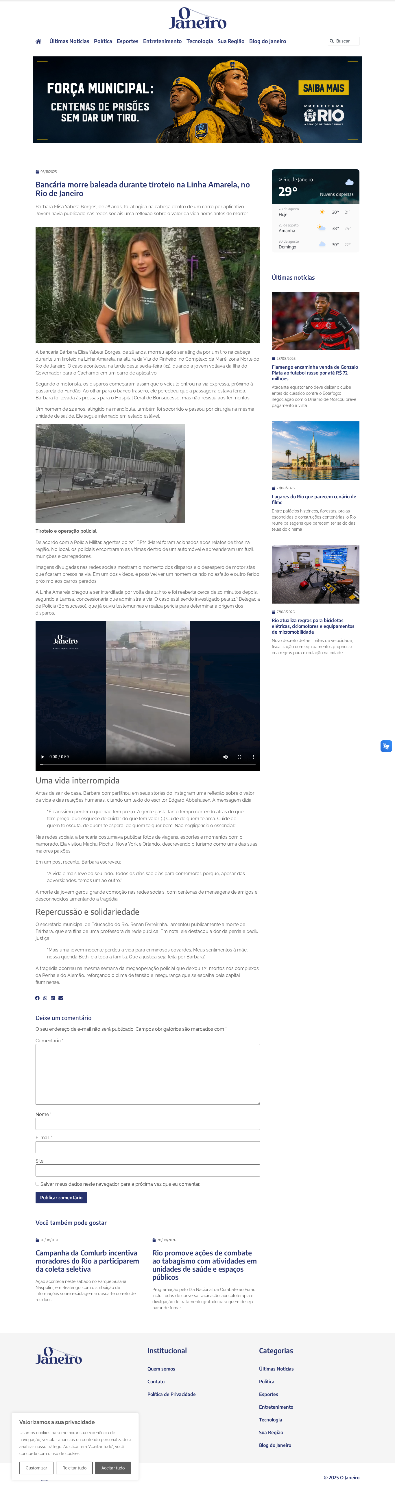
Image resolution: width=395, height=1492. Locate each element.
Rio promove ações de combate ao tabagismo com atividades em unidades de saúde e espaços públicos (204, 1264)
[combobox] (343, 41)
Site (39, 1161)
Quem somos (161, 1369)
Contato (156, 1381)
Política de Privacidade (171, 1394)
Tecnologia (200, 41)
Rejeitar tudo (74, 1468)
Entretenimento (162, 41)
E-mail (44, 1137)
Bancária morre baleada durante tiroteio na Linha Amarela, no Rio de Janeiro (143, 189)
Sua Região (231, 41)
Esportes (128, 41)
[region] (75, 1446)
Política (103, 41)
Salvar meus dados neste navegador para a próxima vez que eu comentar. (120, 1184)
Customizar (36, 1468)
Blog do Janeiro (267, 41)
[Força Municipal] (197, 99)
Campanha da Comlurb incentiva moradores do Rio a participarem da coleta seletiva (87, 1260)
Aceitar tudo (113, 1468)
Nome (43, 1114)
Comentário (49, 1041)
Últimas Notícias (69, 41)
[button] (37, 998)
